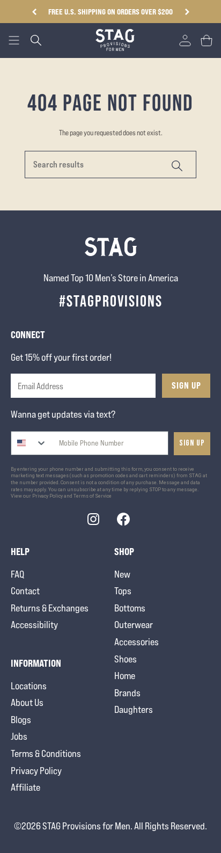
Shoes (125, 659)
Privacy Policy (36, 770)
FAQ (17, 574)
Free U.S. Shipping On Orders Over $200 (110, 11)
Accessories (136, 641)
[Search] (176, 164)
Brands (127, 692)
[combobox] (29, 443)
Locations (29, 685)
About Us (27, 702)
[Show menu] (14, 40)
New (122, 574)
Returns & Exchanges (50, 608)
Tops (122, 590)
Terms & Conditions (46, 753)
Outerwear (133, 624)
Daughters (133, 709)
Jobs (19, 736)
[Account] (185, 40)
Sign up (192, 443)
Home (124, 675)
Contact (25, 590)
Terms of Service (92, 496)
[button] (187, 12)
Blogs (21, 719)
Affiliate (25, 787)
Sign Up (186, 385)
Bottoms (129, 608)
